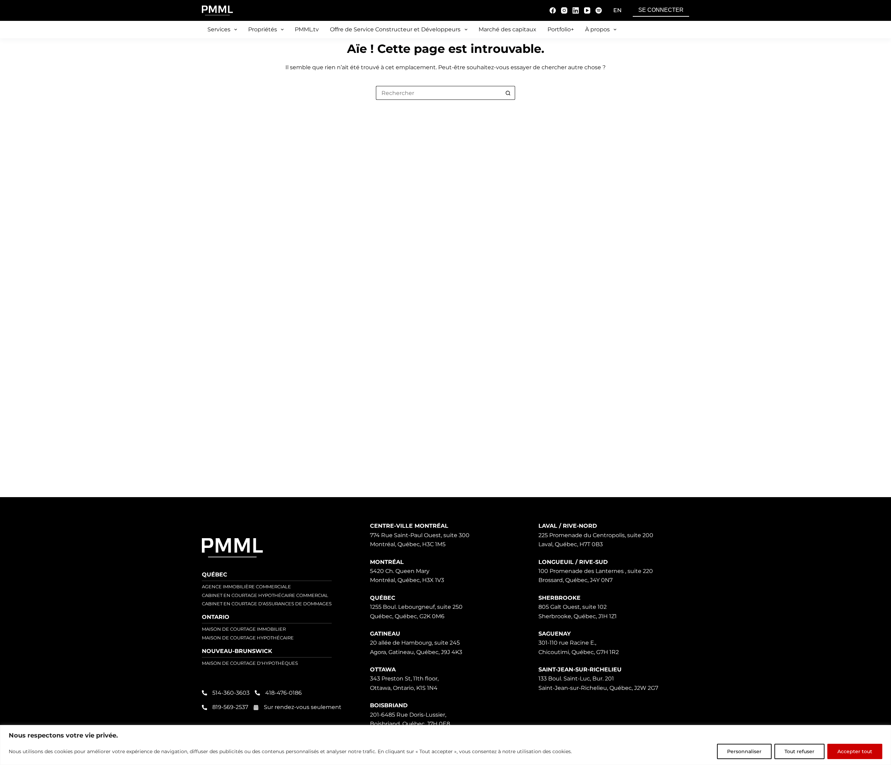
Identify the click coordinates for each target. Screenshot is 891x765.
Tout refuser (799, 751)
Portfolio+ (560, 29)
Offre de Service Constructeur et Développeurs (395, 29)
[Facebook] (553, 10)
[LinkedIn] (576, 10)
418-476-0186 (283, 693)
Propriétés (262, 29)
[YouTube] (587, 10)
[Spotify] (599, 10)
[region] (445, 745)
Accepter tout (854, 751)
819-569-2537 (230, 707)
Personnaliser (744, 751)
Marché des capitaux (507, 29)
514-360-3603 (231, 693)
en (617, 10)
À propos (597, 29)
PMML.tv (307, 29)
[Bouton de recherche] (508, 93)
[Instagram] (564, 10)
